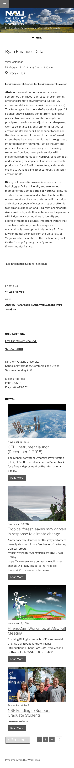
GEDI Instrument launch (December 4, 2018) (29, 449)
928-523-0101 (14, 349)
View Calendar (14, 62)
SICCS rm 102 (17, 73)
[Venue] (7, 72)
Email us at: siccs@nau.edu (21, 341)
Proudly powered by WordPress (22, 759)
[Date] (7, 66)
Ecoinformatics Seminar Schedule (26, 263)
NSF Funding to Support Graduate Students (29, 712)
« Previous (18, 739)
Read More (16, 477)
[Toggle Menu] (4, 4)
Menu (39, 37)
